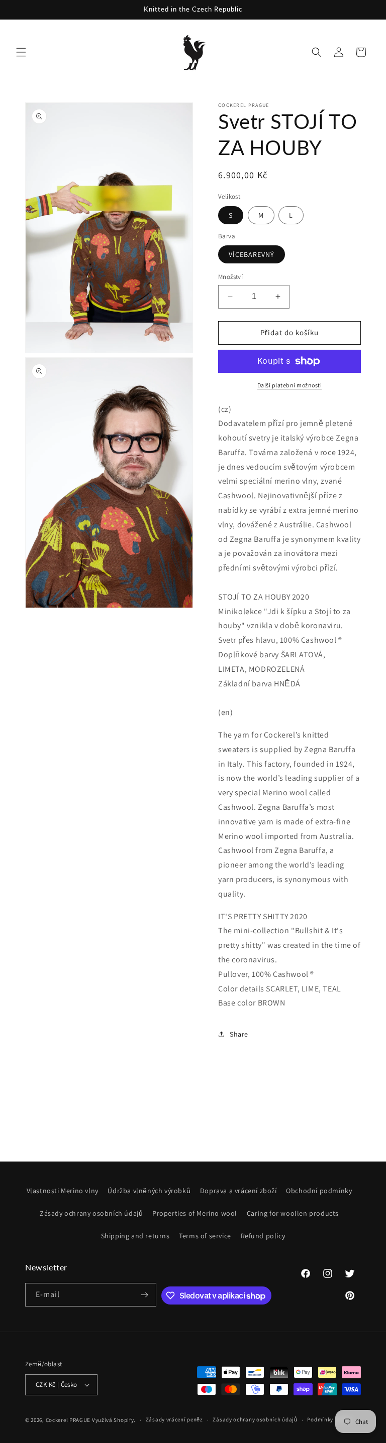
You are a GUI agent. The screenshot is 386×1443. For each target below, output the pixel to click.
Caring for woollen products (293, 1213)
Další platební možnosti (289, 385)
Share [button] (239, 1034)
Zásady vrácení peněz (174, 1419)
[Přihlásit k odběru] (145, 1295)
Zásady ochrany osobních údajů (91, 1213)
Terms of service (205, 1235)
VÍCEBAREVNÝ (251, 254)
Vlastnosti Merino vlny (63, 1190)
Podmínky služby (329, 1419)
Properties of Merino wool (194, 1213)
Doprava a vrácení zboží (238, 1190)
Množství (230, 276)
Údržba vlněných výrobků (149, 1190)
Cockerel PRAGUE (68, 1419)
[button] (21, 52)
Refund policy (263, 1235)
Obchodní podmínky (319, 1190)
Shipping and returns (135, 1235)
